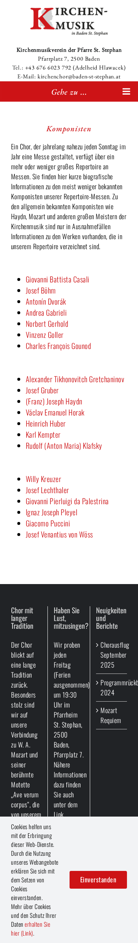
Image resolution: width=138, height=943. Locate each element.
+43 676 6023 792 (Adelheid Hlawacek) (75, 67)
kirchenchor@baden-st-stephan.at (79, 76)
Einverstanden (98, 879)
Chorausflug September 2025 (111, 654)
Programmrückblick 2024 (111, 687)
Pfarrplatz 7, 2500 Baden (69, 58)
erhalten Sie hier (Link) (30, 928)
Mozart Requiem (110, 715)
